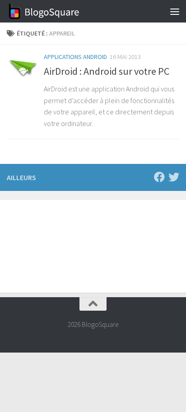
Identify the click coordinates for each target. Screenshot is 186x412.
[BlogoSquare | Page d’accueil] (56, 11)
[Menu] (174, 11)
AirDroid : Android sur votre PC (106, 71)
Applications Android (75, 57)
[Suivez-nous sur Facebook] (159, 177)
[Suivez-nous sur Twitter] (173, 177)
